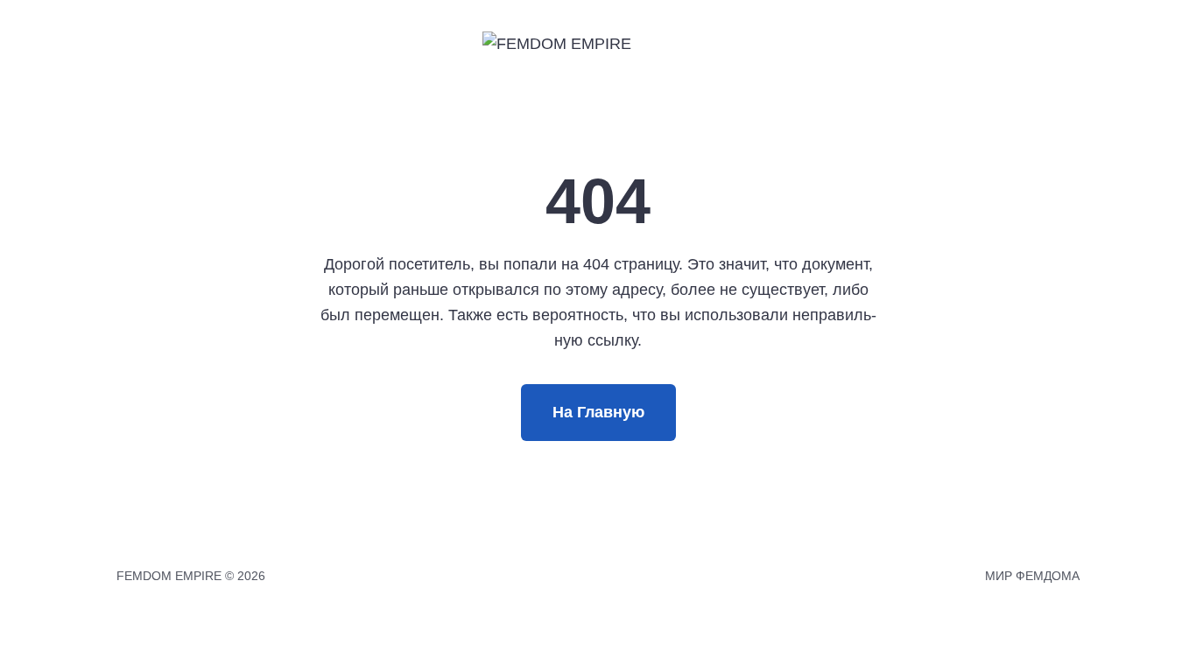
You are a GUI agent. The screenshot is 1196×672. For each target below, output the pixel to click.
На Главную (598, 412)
